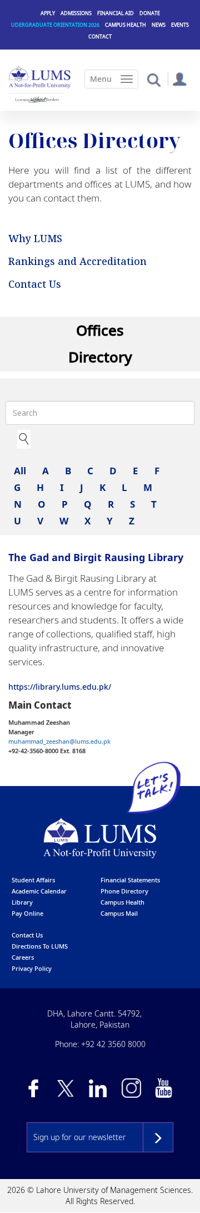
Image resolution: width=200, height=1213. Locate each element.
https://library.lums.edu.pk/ (59, 686)
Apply (48, 13)
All (20, 470)
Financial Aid (115, 13)
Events (180, 24)
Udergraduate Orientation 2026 (55, 24)
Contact (100, 36)
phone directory (124, 891)
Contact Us (34, 284)
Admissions (76, 13)
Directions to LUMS (40, 946)
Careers (23, 957)
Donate (149, 13)
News (159, 24)
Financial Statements (130, 880)
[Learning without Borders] (36, 99)
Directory (100, 357)
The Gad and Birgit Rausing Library (95, 557)
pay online (27, 913)
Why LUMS (35, 238)
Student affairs (33, 880)
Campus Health (125, 24)
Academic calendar (39, 891)
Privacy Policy (32, 968)
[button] (153, 79)
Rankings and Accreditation (77, 261)
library (22, 902)
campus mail (119, 913)
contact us (27, 935)
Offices (100, 330)
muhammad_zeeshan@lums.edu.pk (59, 741)
